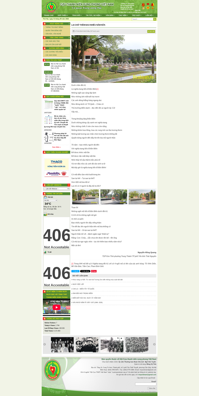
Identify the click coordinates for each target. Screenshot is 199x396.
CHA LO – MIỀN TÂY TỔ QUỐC (83, 289)
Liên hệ (149, 15)
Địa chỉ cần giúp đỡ (53, 44)
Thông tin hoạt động (54, 27)
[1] (97, 89)
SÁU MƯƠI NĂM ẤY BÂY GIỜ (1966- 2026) (87, 302)
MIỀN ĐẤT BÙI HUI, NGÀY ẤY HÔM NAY (86, 298)
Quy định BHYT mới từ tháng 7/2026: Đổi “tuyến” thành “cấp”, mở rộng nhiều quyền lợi (61, 105)
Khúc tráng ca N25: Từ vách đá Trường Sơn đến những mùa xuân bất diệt (97, 280)
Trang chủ (48, 15)
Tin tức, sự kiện (93, 15)
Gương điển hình (56, 48)
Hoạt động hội (56, 24)
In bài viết (151, 31)
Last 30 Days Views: (52, 328)
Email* (154, 381)
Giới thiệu (62, 15)
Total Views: (49, 331)
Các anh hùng (51, 55)
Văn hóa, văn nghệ (53, 34)
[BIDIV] (57, 171)
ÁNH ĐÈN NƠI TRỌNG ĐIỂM (82, 293)
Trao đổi (76, 15)
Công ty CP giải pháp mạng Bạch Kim (142, 392)
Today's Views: (50, 325)
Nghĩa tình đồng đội (53, 30)
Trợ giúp (136, 15)
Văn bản (109, 15)
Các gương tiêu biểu (54, 52)
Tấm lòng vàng (56, 37)
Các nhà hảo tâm (52, 41)
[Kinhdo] (57, 165)
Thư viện (123, 15)
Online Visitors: (50, 323)
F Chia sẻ (75, 271)
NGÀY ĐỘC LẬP (78, 284)
